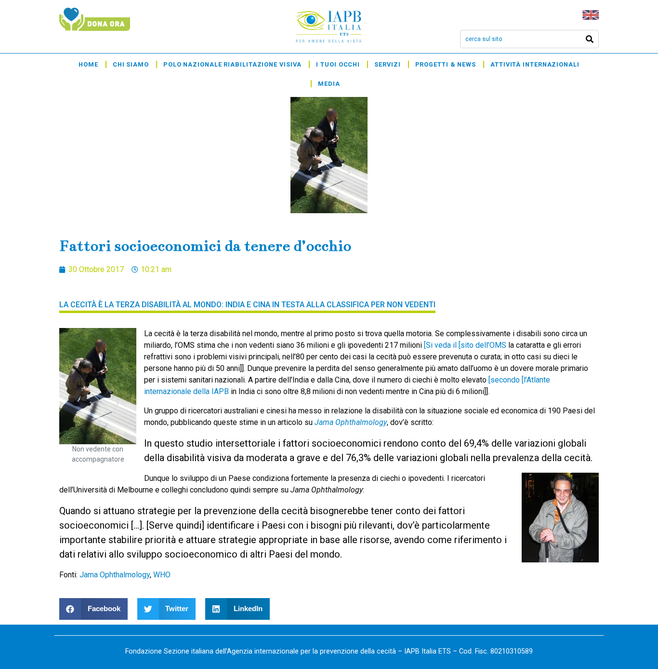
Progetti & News (445, 64)
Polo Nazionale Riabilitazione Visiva (232, 64)
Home (88, 64)
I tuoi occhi (338, 64)
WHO (162, 574)
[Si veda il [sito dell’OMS (465, 345)
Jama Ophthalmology (114, 574)
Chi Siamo (131, 64)
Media (329, 83)
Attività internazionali (534, 64)
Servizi (387, 64)
